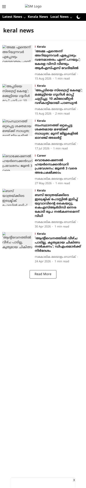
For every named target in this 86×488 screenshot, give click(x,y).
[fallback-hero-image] (18, 63)
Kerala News (38, 17)
